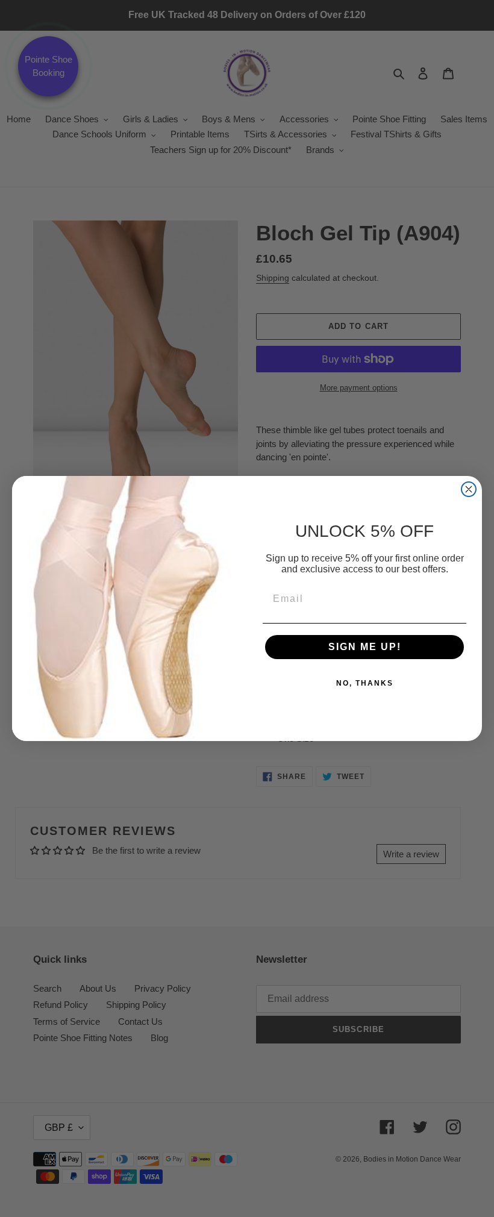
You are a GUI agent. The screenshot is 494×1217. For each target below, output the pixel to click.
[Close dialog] (468, 489)
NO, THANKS (364, 683)
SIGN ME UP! (364, 647)
